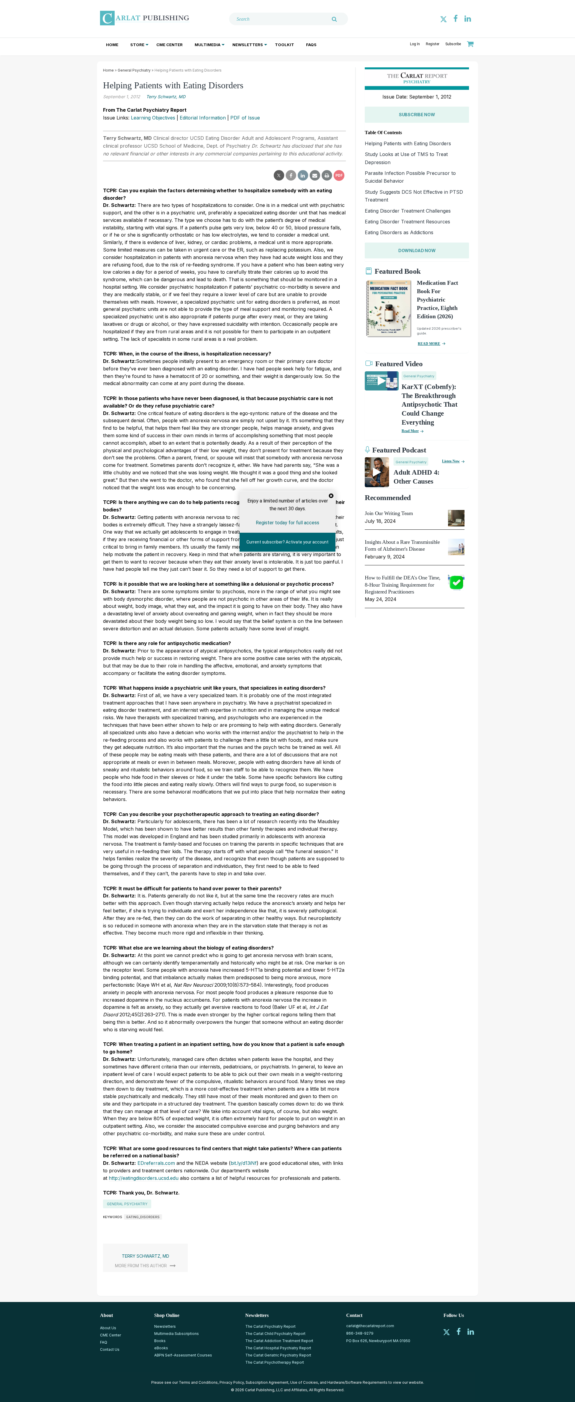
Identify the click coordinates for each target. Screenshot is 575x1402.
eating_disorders (143, 1217)
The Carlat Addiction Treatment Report (279, 1341)
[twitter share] (279, 175)
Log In (415, 44)
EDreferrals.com (156, 1163)
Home (112, 44)
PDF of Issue (245, 118)
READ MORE (429, 344)
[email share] (315, 175)
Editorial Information (203, 118)
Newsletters (247, 44)
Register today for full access (287, 522)
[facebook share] (291, 175)
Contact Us (109, 1349)
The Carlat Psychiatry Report (270, 1326)
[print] (327, 175)
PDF (339, 175)
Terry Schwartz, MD (165, 96)
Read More (410, 431)
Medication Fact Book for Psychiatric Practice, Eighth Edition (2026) (437, 299)
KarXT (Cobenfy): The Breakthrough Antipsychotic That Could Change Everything (430, 404)
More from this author (141, 1265)
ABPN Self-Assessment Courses (183, 1355)
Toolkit (284, 44)
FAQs (311, 44)
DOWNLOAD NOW (417, 250)
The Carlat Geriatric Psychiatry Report (278, 1355)
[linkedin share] (303, 175)
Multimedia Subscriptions (176, 1333)
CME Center (169, 44)
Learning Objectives (153, 118)
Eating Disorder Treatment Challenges (408, 211)
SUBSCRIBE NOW (417, 114)
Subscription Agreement (267, 1382)
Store (137, 44)
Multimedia (207, 44)
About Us (108, 1328)
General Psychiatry (134, 70)
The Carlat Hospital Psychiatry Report (278, 1348)
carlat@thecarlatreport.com (370, 1326)
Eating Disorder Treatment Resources (407, 222)
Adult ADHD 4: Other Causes (417, 477)
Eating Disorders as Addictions (399, 232)
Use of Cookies (304, 1382)
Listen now (451, 461)
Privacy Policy (232, 1382)
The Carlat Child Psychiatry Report (275, 1333)
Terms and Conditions (198, 1382)
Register (432, 44)
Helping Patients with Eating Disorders (408, 143)
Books (160, 1341)
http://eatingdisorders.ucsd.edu (143, 1178)
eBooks (161, 1348)
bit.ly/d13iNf (244, 1163)
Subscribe (453, 44)
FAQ (103, 1342)
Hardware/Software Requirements (357, 1382)
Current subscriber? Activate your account (287, 542)
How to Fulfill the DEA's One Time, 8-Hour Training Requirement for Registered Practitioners (403, 585)
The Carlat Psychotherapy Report (274, 1362)
